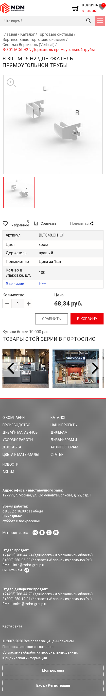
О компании (13, 418)
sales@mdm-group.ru (30, 604)
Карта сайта (12, 626)
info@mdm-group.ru (29, 565)
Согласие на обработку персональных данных (40, 652)
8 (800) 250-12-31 (16, 599)
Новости (10, 464)
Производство (16, 425)
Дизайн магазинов (20, 432)
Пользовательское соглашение (27, 647)
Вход (40, 685)
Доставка (11, 447)
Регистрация (59, 685)
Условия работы (17, 440)
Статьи (57, 455)
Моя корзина (53, 670)
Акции (8, 472)
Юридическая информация (24, 658)
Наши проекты (64, 425)
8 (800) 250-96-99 (16, 560)
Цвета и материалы (20, 455)
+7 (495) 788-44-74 (17, 555)
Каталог (58, 418)
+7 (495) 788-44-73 (17, 594)
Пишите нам (12, 570)
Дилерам (59, 432)
